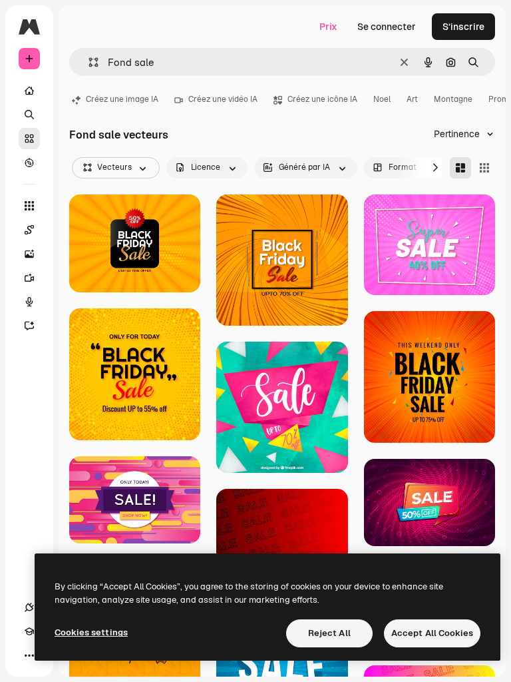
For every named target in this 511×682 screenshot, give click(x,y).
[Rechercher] (29, 114)
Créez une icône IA (322, 99)
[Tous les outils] (29, 205)
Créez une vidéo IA (222, 99)
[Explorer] (29, 162)
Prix (328, 27)
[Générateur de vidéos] (29, 277)
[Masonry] (460, 167)
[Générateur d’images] (29, 253)
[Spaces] (29, 229)
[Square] (484, 167)
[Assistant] (29, 325)
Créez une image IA (122, 99)
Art (412, 99)
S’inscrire (463, 27)
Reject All (329, 633)
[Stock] (29, 138)
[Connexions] (29, 607)
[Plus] (29, 655)
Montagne (453, 99)
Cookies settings (91, 632)
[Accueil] (29, 90)
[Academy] (29, 631)
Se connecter (386, 27)
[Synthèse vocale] (29, 301)
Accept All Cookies (432, 633)
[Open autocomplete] (88, 62)
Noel (382, 99)
